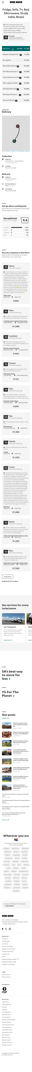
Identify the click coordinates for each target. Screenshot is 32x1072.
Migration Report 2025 (9, 962)
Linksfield (15, 868)
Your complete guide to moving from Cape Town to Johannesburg (20, 751)
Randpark (16, 881)
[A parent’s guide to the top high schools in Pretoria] (6, 743)
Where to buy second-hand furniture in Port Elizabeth (20, 733)
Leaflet (8, 151)
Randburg (8, 881)
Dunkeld (24, 855)
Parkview (24, 878)
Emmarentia (8, 858)
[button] (14, 141)
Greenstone (24, 861)
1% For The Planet (7, 946)
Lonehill (23, 868)
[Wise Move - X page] (6, 929)
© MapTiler (13, 151)
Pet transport (6, 1035)
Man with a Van (7, 1027)
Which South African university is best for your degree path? (20, 786)
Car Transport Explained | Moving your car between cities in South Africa (13, 813)
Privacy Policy (6, 977)
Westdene (16, 891)
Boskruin (16, 851)
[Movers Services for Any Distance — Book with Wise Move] (16, 2)
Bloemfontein (6, 1014)
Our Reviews (6, 941)
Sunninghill (16, 887)
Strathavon (7, 887)
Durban (4, 1007)
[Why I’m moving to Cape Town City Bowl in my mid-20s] (6, 725)
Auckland (6, 848)
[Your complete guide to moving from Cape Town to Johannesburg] (6, 752)
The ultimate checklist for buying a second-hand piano (15, 795)
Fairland (17, 858)
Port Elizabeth (6, 1012)
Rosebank (17, 884)
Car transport (6, 1017)
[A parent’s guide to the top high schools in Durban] (6, 779)
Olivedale (8, 878)
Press (3, 956)
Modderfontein (23, 871)
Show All (5, 718)
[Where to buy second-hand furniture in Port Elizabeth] (6, 734)
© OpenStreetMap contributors (23, 151)
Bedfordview (15, 848)
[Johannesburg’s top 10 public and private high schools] (6, 770)
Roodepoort (8, 884)
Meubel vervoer (7, 1042)
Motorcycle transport (9, 1019)
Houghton (6, 865)
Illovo (19, 865)
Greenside (15, 861)
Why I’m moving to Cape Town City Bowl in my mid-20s (20, 724)
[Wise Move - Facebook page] (2, 929)
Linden (8, 868)
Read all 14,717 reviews (10, 581)
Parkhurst (16, 878)
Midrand (13, 871)
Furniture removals (8, 1025)
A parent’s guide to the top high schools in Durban (20, 777)
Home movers (6, 1022)
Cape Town (5, 1002)
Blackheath (25, 848)
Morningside (7, 874)
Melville (6, 871)
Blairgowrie (8, 851)
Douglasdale (16, 855)
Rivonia (24, 881)
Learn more (7, 640)
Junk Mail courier (7, 1030)
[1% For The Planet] (16, 990)
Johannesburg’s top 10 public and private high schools (21, 768)
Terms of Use (6, 974)
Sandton (24, 884)
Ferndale (24, 858)
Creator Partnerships (8, 964)
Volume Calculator (8, 951)
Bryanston (24, 851)
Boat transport (6, 1040)
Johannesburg (6, 1004)
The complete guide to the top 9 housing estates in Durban (16, 801)
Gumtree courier (7, 1032)
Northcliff (17, 874)
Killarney (26, 865)
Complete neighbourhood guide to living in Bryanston (21, 759)
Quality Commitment (8, 949)
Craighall (7, 855)
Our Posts (5, 944)
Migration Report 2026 (10, 959)
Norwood (25, 874)
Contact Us (5, 954)
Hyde (13, 865)
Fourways (7, 861)
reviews (14, 220)
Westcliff (25, 887)
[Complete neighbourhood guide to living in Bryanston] (6, 761)
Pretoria (4, 1009)
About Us (5, 939)
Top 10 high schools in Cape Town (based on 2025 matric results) (15, 807)
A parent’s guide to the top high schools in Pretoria (20, 741)
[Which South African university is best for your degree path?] (6, 787)
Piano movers (6, 1037)
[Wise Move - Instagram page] (10, 929)
